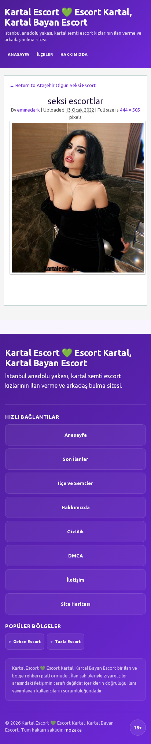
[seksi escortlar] (75, 198)
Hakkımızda (74, 54)
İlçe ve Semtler (75, 483)
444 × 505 (130, 109)
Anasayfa (18, 54)
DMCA (75, 555)
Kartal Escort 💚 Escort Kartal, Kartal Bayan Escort (68, 17)
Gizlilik (75, 531)
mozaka (73, 729)
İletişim (75, 579)
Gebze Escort (27, 641)
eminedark (28, 109)
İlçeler (45, 54)
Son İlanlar (75, 459)
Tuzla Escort (68, 641)
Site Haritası (76, 603)
